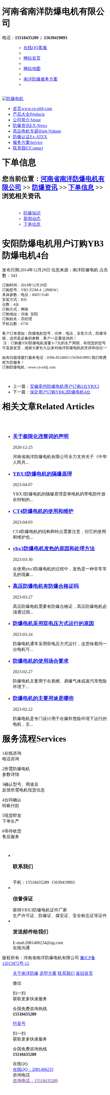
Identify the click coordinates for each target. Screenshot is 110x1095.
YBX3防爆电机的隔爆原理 (42, 474)
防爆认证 (30, 136)
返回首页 (84, 973)
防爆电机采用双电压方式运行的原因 (53, 623)
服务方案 (27, 142)
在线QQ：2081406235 (33, 1069)
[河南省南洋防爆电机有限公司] (12, 98)
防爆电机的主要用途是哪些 (43, 698)
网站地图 (32, 68)
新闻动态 (32, 218)
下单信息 (81, 187)
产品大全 (29, 114)
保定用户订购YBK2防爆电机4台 (60, 392)
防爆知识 (32, 213)
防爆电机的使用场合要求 (41, 661)
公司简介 (27, 120)
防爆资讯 (30, 125)
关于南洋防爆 (25, 973)
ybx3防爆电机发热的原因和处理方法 (54, 548)
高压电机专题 (37, 131)
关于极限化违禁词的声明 (41, 436)
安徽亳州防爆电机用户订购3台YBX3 (64, 386)
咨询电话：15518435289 (35, 1080)
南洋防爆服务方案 (40, 79)
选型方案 (48, 973)
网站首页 (32, 58)
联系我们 (28, 148)
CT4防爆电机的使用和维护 (43, 511)
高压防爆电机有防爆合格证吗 (46, 586)
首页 (32, 108)
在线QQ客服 (35, 47)
